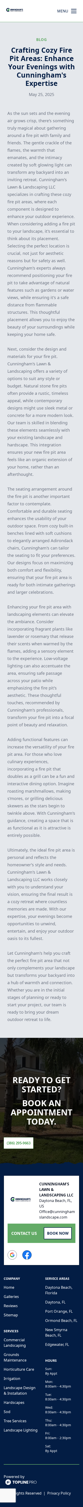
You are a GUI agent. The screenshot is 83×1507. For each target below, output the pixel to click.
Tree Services (15, 1420)
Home (9, 1287)
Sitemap (11, 1315)
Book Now (57, 1233)
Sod (7, 1411)
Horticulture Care (19, 1369)
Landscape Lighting (21, 1430)
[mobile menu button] (73, 11)
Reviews (11, 1305)
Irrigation (12, 1378)
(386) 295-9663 (18, 1143)
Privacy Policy (59, 1493)
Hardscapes (14, 1402)
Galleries (11, 1296)
